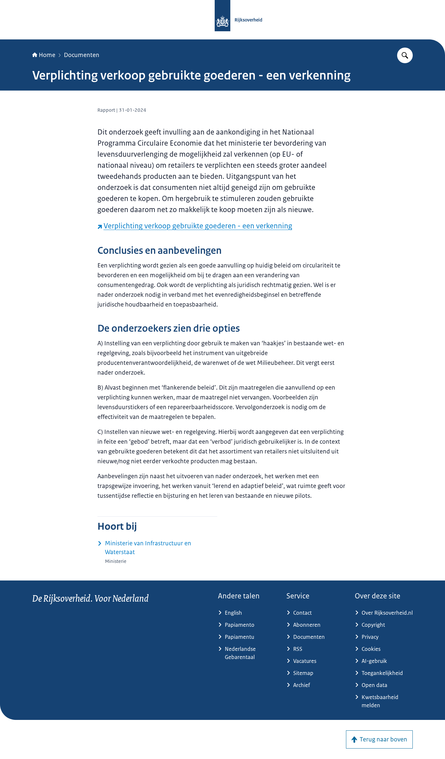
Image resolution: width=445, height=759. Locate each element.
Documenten (81, 55)
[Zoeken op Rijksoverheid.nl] (405, 55)
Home (47, 55)
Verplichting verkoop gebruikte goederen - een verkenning (198, 226)
